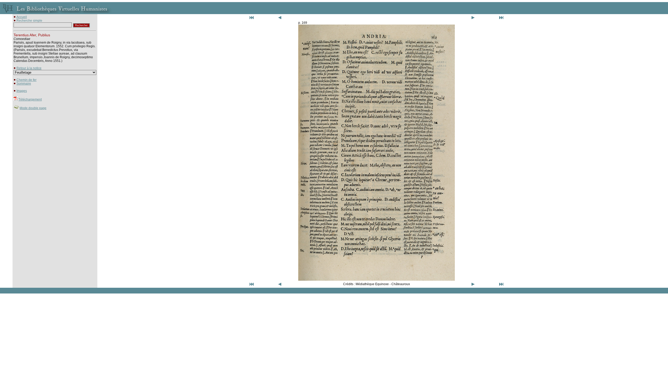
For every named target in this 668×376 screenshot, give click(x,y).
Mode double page (33, 108)
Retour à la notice (28, 68)
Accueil (21, 17)
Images (21, 91)
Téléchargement (30, 99)
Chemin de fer (26, 80)
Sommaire (23, 83)
